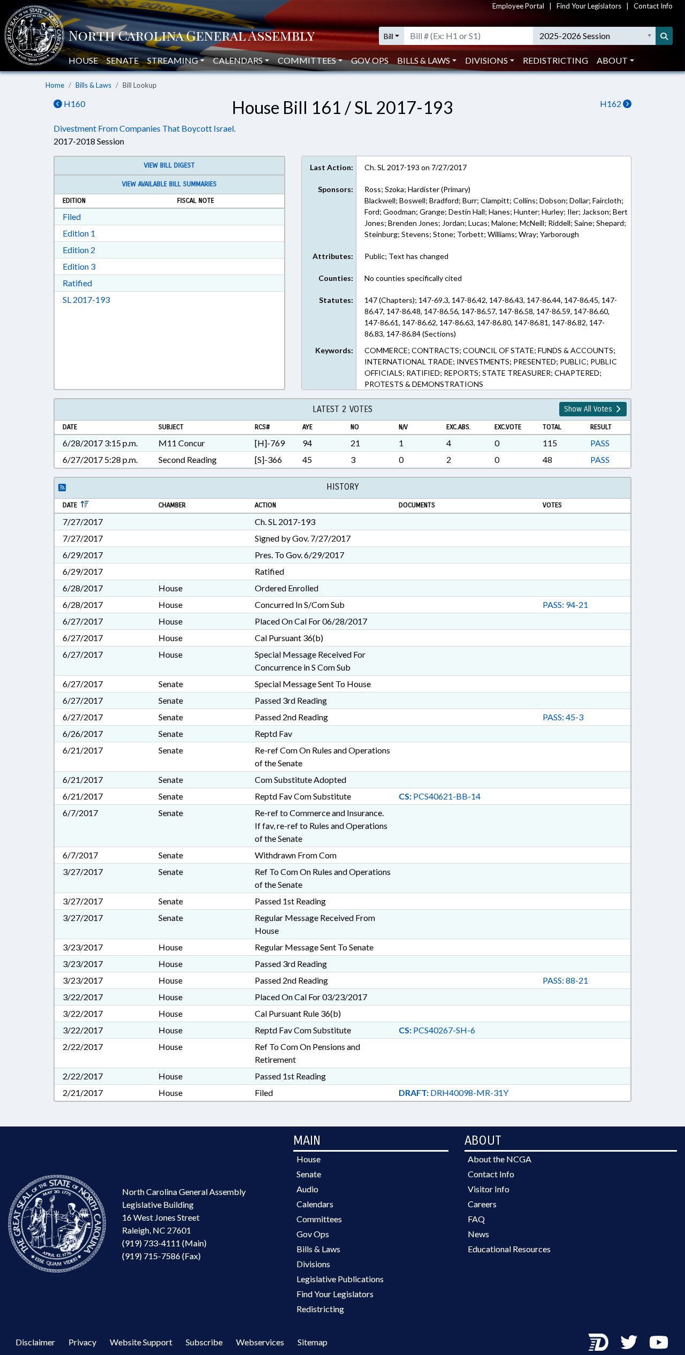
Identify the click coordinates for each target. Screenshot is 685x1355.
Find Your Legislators (589, 6)
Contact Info (653, 6)
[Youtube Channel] (659, 1341)
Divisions (313, 1264)
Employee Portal (518, 6)
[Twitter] (629, 1341)
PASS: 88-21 (565, 980)
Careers (482, 1204)
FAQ (476, 1219)
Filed (72, 216)
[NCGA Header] (191, 36)
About (612, 60)
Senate (122, 60)
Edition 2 (79, 250)
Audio (307, 1189)
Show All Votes (589, 409)
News (478, 1234)
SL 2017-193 (86, 299)
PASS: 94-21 (565, 604)
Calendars (314, 1204)
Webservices (260, 1342)
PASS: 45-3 (563, 717)
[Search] (664, 36)
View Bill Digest (169, 165)
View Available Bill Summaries (169, 184)
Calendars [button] (238, 60)
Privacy (82, 1342)
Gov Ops (370, 60)
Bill (388, 36)
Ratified (77, 283)
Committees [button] (307, 60)
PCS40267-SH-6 (437, 1030)
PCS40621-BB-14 (440, 796)
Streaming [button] (172, 60)
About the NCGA (499, 1159)
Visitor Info (488, 1189)
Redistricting (555, 60)
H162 (611, 103)
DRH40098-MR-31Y (453, 1092)
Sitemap (313, 1342)
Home (54, 85)
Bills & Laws (93, 85)
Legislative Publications (340, 1279)
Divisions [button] (486, 60)
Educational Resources (509, 1249)
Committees (319, 1219)
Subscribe (204, 1342)
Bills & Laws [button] (423, 60)
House (83, 60)
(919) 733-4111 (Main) (164, 1243)
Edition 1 (79, 233)
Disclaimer (35, 1342)
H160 (73, 103)
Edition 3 (79, 266)
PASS (600, 443)
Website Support (141, 1342)
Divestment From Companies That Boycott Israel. (144, 128)
